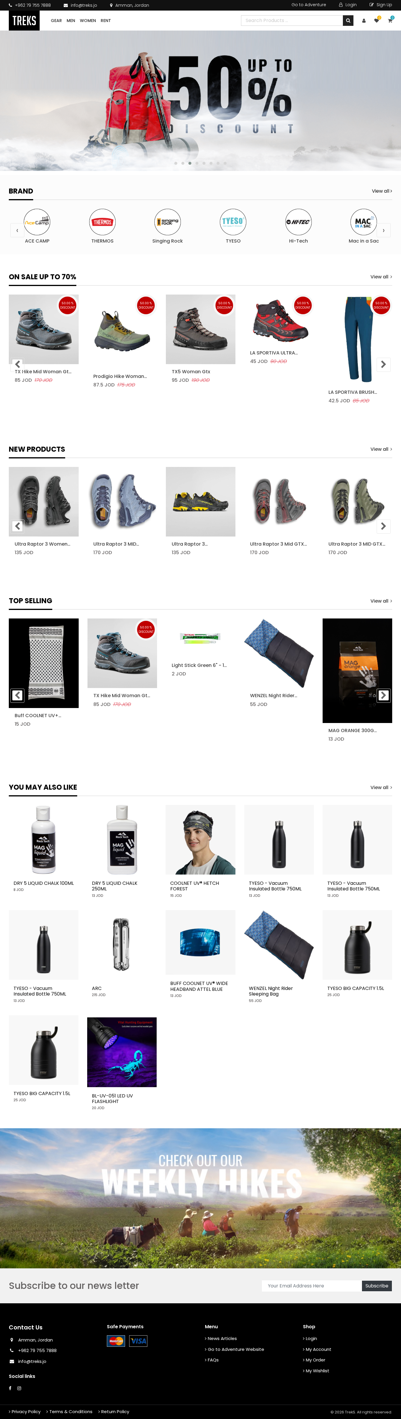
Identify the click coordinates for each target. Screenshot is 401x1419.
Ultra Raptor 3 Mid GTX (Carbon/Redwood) (277, 544)
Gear (56, 20)
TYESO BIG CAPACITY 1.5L (355, 988)
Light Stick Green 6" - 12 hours (199, 665)
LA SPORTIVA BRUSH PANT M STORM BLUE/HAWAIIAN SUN (351, 392)
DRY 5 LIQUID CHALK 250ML (114, 886)
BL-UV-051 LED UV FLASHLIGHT (112, 1098)
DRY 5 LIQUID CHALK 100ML (44, 883)
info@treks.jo (84, 5)
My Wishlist (317, 1371)
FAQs (213, 1360)
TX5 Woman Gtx (191, 371)
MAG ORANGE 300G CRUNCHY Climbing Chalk (351, 730)
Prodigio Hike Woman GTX (118, 376)
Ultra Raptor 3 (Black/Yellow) (189, 544)
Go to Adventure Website (236, 1349)
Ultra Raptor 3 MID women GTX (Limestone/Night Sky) (120, 544)
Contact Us (26, 1327)
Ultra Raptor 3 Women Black (41, 544)
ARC (97, 988)
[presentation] (17, 230)
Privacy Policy (26, 1411)
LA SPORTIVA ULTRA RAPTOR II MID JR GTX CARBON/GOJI (275, 353)
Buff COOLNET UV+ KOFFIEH (36, 715)
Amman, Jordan (131, 5)
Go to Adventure (309, 5)
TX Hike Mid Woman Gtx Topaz (43, 371)
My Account (318, 1349)
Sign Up (383, 5)
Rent (106, 20)
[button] (175, 163)
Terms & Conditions (70, 1411)
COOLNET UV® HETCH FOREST (194, 886)
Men (71, 20)
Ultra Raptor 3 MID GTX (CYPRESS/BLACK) (355, 544)
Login (350, 5)
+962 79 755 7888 (32, 5)
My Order (315, 1360)
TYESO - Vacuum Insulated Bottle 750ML (275, 886)
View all (381, 191)
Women (88, 20)
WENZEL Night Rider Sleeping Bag (272, 695)
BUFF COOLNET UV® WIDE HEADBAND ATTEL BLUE (199, 986)
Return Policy (115, 1411)
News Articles (222, 1338)
